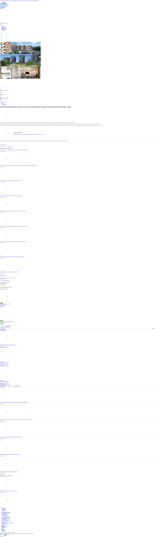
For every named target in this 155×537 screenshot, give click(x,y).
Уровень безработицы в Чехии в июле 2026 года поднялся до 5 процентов (10, 180)
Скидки (18, 0)
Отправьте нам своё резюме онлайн (5, 327)
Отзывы (23, 0)
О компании (4, 0)
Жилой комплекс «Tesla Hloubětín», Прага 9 (6, 321)
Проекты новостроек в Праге (6, 512)
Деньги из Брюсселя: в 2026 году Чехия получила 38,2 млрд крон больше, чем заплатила (12, 256)
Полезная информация (14, 0)
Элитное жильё (4, 519)
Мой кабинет (37, 0)
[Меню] (0, 24)
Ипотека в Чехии (4, 513)
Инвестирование (4, 508)
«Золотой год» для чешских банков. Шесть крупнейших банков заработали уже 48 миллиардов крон (14, 226)
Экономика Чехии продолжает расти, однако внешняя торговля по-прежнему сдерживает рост (13, 241)
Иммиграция (4, 28)
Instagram (4, 527)
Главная (1, 0)
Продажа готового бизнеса (5, 518)
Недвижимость (5, 27)
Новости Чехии (32, 0)
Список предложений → (3, 283)
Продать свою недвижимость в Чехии (5, 384)
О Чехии (21, 0)
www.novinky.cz (9, 146)
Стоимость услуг (8, 0)
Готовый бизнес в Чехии (3, 330)
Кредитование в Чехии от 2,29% (6, 517)
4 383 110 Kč (2, 323)
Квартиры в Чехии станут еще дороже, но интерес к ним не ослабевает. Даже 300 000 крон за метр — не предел (29, 134)
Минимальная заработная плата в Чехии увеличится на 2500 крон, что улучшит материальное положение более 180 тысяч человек (18, 165)
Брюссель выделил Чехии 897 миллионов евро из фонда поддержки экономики (11, 195)
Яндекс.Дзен (4, 531)
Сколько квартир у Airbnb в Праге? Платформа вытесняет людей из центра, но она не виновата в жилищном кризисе (14, 402)
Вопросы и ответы (27, 0)
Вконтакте (4, 525)
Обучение (3, 510)
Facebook (4, 526)
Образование (4, 29)
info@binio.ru (3, 7)
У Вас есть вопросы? (3, 144)
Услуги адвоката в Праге (5, 520)
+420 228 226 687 (3, 6)
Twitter (4, 530)
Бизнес (4, 26)
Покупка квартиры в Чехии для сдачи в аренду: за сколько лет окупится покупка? (10, 454)
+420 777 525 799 (3, 5)
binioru (2, 8)
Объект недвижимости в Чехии (4, 347)
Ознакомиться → (2, 278)
